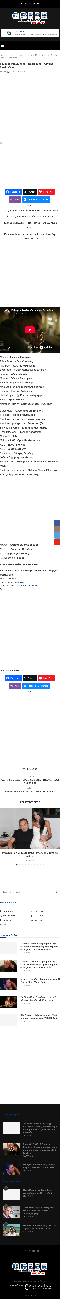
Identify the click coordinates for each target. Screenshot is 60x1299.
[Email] (38, 3)
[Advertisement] (30, 106)
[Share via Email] (36, 769)
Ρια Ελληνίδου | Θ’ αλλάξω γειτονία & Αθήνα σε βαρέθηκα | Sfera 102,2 (38, 998)
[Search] (57, 45)
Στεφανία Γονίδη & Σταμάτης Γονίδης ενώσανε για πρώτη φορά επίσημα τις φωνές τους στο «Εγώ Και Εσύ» (39, 946)
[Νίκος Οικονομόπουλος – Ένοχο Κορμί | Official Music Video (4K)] (8, 984)
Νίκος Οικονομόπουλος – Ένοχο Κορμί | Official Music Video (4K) (40, 980)
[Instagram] (29, 3)
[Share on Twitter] (30, 769)
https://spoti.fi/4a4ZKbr (17, 582)
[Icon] (11, 1148)
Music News (16, 55)
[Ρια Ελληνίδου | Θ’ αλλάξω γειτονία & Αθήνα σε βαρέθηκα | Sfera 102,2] (8, 1002)
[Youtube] (34, 3)
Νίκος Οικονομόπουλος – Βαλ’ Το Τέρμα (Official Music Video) (39, 1227)
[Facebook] (21, 3)
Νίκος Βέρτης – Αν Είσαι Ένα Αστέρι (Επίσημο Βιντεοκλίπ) (37, 1191)
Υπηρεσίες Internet (16, 1285)
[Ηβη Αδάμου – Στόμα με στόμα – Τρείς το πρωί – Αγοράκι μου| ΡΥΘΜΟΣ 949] (8, 1020)
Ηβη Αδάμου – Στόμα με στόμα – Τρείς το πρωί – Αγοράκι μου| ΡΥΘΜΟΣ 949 (39, 1016)
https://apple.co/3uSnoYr (29, 585)
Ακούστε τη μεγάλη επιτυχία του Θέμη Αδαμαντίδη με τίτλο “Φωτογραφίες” (39, 1211)
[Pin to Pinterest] (33, 769)
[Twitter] (26, 3)
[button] (2, 836)
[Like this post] (24, 769)
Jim (10, 71)
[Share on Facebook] (27, 769)
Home (2, 55)
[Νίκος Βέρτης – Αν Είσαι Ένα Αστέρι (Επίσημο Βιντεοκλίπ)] (11, 1194)
